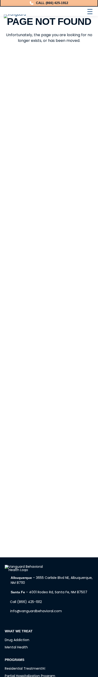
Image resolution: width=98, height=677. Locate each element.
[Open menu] (90, 11)
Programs (14, 660)
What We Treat (19, 631)
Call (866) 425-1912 (26, 601)
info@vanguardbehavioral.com (36, 611)
